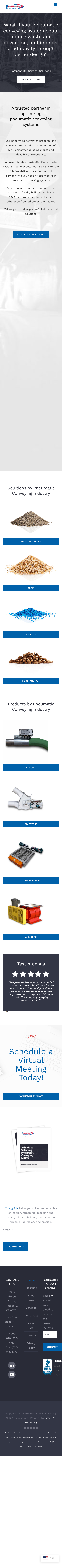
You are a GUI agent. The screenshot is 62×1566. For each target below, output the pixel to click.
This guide (11, 1208)
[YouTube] (12, 1374)
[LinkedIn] (12, 1365)
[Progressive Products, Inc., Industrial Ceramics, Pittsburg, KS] (47, 1367)
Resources (31, 1315)
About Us (31, 1325)
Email (8, 1229)
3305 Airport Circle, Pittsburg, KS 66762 (12, 1301)
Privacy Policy (31, 1345)
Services (31, 1307)
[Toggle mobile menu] (55, 4)
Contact (31, 1335)
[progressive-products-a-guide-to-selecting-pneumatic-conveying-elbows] (31, 1122)
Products (31, 1287)
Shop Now (31, 1298)
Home (31, 1280)
